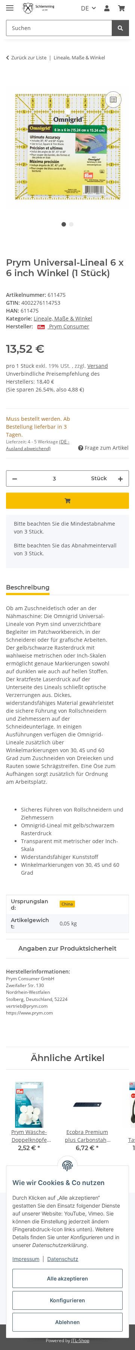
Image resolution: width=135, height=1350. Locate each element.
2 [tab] (71, 224)
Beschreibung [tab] (28, 587)
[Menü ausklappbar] (10, 4)
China (67, 904)
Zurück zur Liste (28, 57)
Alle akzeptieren (67, 1278)
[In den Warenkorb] (12, 81)
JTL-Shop (80, 1340)
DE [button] (85, 8)
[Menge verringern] (14, 478)
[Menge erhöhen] (120, 478)
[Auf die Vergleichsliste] (113, 99)
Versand (97, 365)
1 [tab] (64, 224)
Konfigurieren (67, 1300)
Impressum (25, 1259)
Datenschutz (62, 1259)
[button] (107, 8)
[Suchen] (120, 28)
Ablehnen (67, 1322)
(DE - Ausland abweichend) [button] (37, 445)
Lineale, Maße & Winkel (63, 318)
